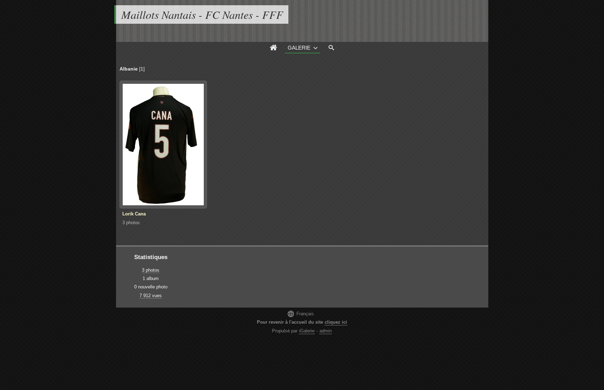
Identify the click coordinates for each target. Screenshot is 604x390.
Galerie (299, 48)
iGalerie (307, 330)
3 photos (131, 222)
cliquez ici (336, 322)
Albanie (129, 69)
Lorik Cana (134, 213)
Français (300, 313)
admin (325, 330)
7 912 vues (150, 295)
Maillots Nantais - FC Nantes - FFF (202, 14)
